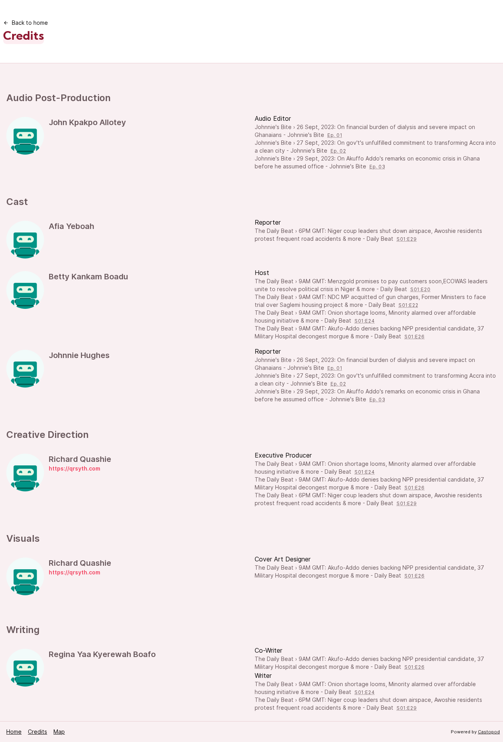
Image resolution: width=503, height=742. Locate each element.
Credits (37, 731)
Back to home (30, 22)
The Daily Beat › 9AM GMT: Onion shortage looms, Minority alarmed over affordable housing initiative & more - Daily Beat (365, 316)
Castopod (489, 732)
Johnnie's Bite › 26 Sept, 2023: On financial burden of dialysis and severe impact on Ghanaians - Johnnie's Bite (365, 131)
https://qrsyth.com (74, 468)
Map (59, 731)
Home (14, 731)
